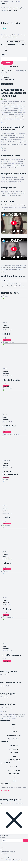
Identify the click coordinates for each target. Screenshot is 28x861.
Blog (14, 728)
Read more (6, 477)
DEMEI (6, 334)
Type (2, 44)
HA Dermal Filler (17, 71)
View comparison (6, 858)
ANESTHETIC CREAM (14, 760)
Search (4, 837)
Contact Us (14, 731)
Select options (7, 340)
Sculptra (7, 609)
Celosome (7, 563)
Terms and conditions (14, 738)
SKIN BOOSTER (14, 753)
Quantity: (3, 54)
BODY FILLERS (14, 745)
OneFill (6, 517)
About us (14, 724)
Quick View (6, 327)
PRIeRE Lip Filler (11, 380)
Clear (5, 50)
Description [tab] (6, 77)
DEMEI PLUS (9, 426)
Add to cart (7, 62)
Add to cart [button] (6, 386)
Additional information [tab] (9, 79)
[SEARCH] (25, 840)
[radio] (15, 41)
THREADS (14, 781)
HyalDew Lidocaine (12, 655)
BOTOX (14, 756)
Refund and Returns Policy (14, 735)
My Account (5, 835)
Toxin (14, 777)
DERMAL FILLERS (14, 749)
